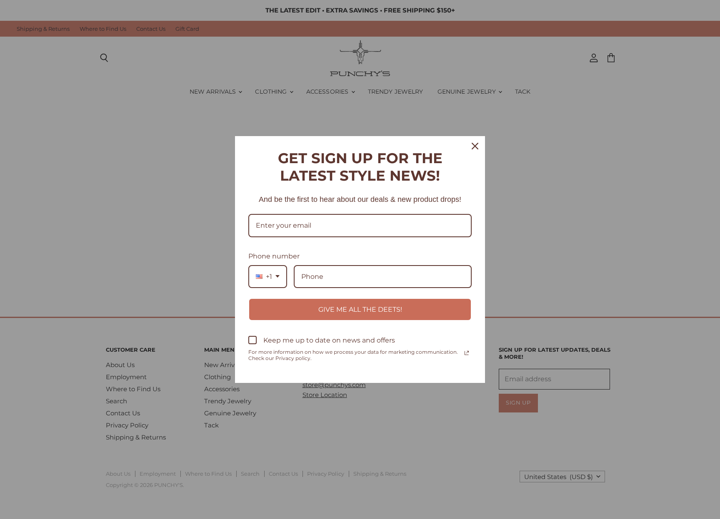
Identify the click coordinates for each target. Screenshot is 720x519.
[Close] (475, 146)
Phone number (274, 256)
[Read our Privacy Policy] (467, 353)
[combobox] (267, 276)
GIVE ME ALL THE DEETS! (360, 309)
